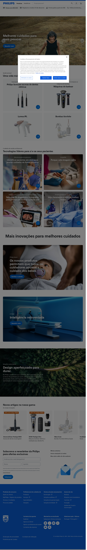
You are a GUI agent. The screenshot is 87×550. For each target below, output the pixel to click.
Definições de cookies (26, 78)
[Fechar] (67, 57)
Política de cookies (40, 73)
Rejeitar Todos (45, 78)
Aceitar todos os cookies (60, 78)
